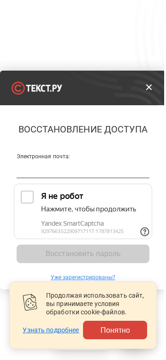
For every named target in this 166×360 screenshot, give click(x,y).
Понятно (115, 329)
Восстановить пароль (83, 253)
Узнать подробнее (51, 330)
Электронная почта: (43, 156)
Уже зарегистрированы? (83, 277)
